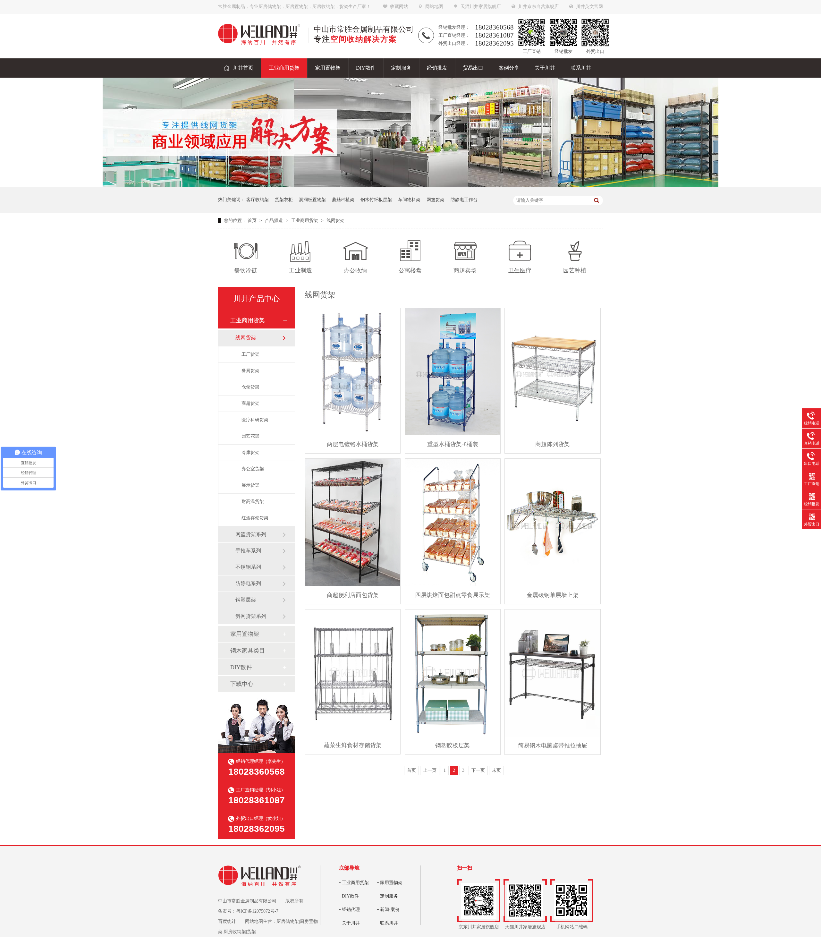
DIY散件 (241, 667)
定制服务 (389, 896)
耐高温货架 (252, 501)
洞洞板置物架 (312, 199)
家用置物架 (244, 634)
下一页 (478, 770)
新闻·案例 (390, 909)
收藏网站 (399, 6)
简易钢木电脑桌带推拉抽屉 (552, 745)
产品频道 (274, 220)
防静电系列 (248, 583)
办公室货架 (252, 468)
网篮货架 (435, 199)
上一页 (429, 770)
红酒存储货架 (254, 517)
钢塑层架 (245, 599)
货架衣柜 (284, 199)
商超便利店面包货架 (353, 595)
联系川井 (389, 923)
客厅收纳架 (257, 199)
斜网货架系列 (250, 616)
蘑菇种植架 (343, 199)
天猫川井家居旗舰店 (481, 6)
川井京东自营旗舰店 (538, 6)
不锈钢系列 (248, 567)
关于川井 (351, 923)
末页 (496, 770)
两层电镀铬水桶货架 (353, 444)
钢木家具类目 (247, 650)
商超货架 (250, 403)
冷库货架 (250, 452)
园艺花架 (250, 436)
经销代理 (351, 909)
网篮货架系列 (250, 534)
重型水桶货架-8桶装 (452, 444)
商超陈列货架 (552, 444)
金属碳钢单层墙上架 (553, 595)
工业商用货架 (305, 220)
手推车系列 (248, 550)
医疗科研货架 (254, 419)
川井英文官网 (589, 6)
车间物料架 (409, 199)
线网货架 (335, 220)
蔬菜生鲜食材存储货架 (353, 745)
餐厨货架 (250, 370)
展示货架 (250, 485)
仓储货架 (250, 387)
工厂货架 (250, 354)
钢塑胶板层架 (452, 745)
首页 (253, 220)
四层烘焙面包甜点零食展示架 (452, 595)
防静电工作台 (464, 199)
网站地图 (434, 6)
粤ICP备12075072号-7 (257, 911)
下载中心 (241, 684)
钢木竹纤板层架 (376, 199)
